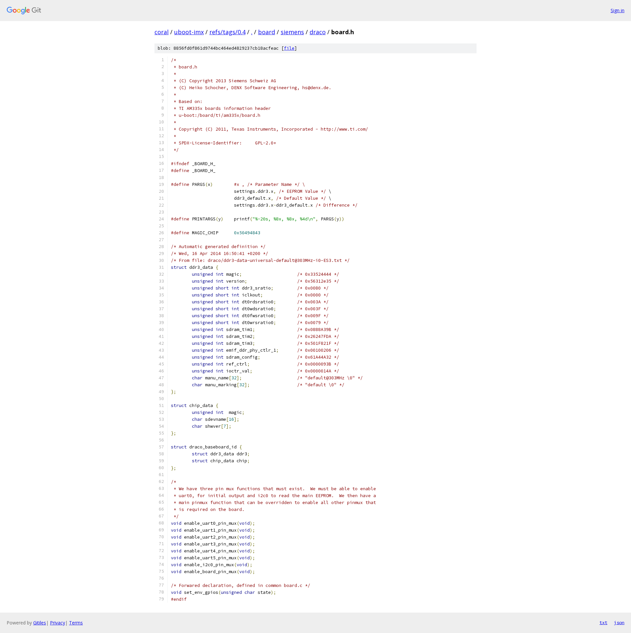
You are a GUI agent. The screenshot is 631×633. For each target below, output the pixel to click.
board (266, 32)
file (289, 48)
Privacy (57, 623)
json (619, 622)
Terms (76, 623)
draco (318, 32)
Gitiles (39, 623)
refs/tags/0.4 (227, 32)
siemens (292, 32)
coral (161, 32)
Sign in (617, 10)
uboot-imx (189, 32)
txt (603, 622)
